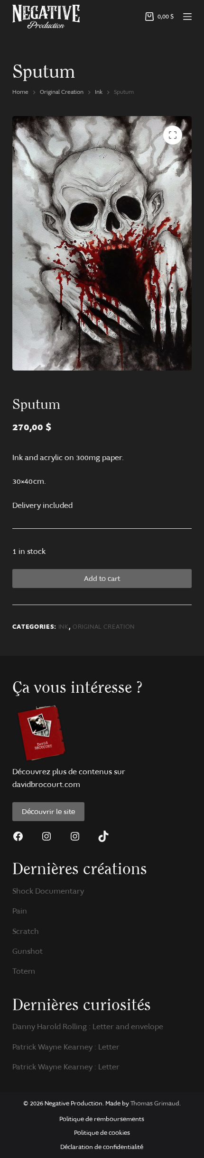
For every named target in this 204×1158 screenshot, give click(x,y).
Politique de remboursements (101, 1119)
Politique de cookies (102, 1133)
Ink (63, 627)
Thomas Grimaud (154, 1103)
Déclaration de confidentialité (101, 1147)
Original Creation (104, 627)
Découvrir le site (48, 811)
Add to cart (102, 578)
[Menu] (187, 16)
